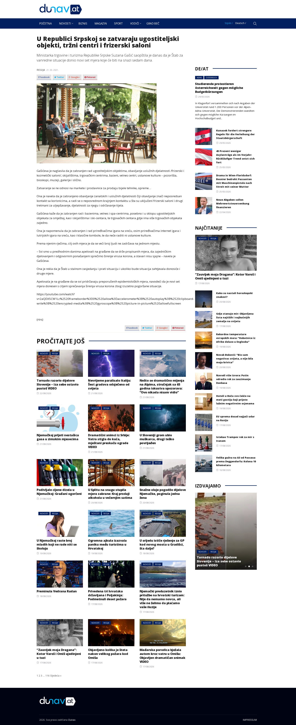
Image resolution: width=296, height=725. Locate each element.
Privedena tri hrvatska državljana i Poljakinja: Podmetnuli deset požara (107, 595)
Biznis (82, 23)
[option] (226, 531)
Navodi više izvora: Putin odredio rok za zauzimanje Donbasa (233, 379)
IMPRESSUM (250, 719)
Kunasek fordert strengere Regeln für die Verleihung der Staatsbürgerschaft (235, 134)
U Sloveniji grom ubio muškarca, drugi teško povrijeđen (157, 439)
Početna (45, 23)
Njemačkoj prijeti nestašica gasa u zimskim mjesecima (58, 437)
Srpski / (229, 23)
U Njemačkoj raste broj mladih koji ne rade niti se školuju (57, 544)
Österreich (211, 77)
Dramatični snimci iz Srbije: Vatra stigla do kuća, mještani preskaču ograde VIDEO (109, 441)
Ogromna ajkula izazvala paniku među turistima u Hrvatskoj (107, 544)
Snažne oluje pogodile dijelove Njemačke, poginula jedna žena (163, 494)
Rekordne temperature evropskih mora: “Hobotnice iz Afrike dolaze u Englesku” (235, 338)
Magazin (101, 23)
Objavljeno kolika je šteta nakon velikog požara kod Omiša (108, 654)
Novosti (65, 23)
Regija (41, 69)
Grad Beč (152, 23)
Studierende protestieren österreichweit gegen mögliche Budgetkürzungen (219, 88)
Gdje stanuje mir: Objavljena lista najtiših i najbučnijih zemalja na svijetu (235, 317)
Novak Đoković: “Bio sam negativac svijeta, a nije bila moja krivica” (234, 358)
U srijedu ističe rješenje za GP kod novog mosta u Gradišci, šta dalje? (162, 544)
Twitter (60, 77)
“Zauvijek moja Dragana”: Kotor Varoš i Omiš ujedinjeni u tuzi (59, 654)
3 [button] (252, 566)
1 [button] (245, 566)
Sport (118, 23)
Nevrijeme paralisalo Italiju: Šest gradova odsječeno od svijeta (109, 384)
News (199, 77)
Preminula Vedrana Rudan (57, 591)
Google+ (75, 77)
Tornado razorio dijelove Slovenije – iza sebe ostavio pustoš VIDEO (57, 384)
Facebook (45, 77)
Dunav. (72, 719)
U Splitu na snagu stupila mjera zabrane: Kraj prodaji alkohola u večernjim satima (110, 494)
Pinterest (91, 77)
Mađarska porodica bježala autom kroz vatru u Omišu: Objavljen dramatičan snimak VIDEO (162, 656)
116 (47, 675)
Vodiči (134, 23)
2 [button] (249, 566)
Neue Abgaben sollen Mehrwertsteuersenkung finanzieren (232, 203)
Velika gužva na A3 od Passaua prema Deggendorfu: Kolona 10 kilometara (236, 461)
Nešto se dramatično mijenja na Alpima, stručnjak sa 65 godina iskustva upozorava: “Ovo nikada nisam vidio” (162, 386)
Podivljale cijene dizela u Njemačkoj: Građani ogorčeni (59, 492)
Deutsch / (240, 23)
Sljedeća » (55, 675)
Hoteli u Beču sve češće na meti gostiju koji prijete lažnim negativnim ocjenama (235, 399)
